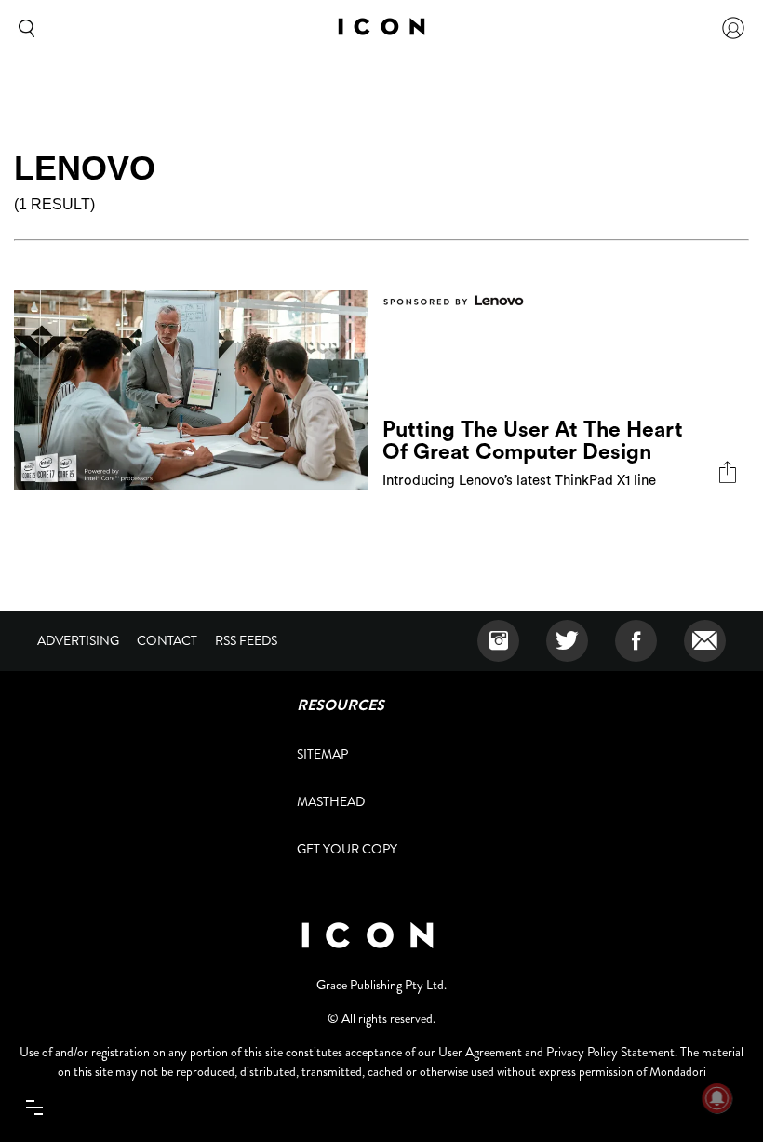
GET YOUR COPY (347, 849)
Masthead (331, 801)
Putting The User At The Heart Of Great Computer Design (532, 441)
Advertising (78, 640)
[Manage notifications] (717, 1098)
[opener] (34, 1108)
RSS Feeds (246, 640)
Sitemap (322, 754)
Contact (167, 640)
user (733, 28)
